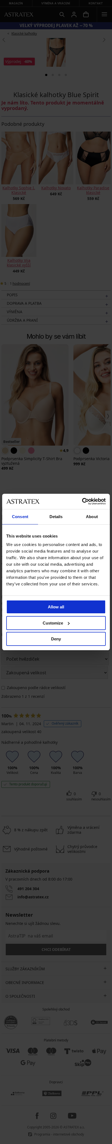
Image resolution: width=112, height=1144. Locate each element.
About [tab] (92, 516)
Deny (56, 639)
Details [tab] (56, 516)
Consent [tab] (20, 516)
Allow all (56, 607)
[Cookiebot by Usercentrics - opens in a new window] (82, 501)
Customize (53, 623)
